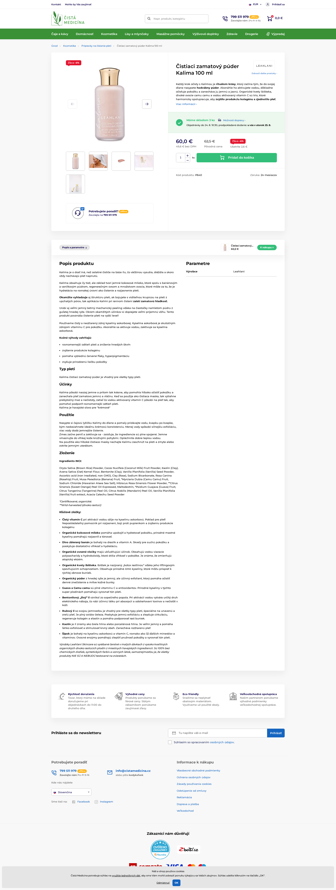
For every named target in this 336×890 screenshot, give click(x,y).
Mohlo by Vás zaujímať (78, 4)
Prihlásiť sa (278, 4)
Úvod (54, 45)
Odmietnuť (163, 882)
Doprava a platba (188, 804)
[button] (146, 104)
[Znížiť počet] (187, 160)
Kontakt (56, 4)
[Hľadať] (149, 18)
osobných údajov (222, 742)
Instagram (106, 801)
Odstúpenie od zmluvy (191, 790)
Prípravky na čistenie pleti (96, 45)
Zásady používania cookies (194, 783)
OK (176, 882)
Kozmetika (69, 45)
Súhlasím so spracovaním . (204, 742)
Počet (180, 157)
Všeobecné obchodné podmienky (198, 770)
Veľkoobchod (185, 810)
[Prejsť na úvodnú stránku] (67, 18)
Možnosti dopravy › (234, 120)
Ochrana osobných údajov (193, 777)
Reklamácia (184, 797)
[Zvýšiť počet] (187, 155)
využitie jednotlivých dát (126, 875)
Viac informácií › (186, 104)
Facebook (83, 801)
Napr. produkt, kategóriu (169, 18)
